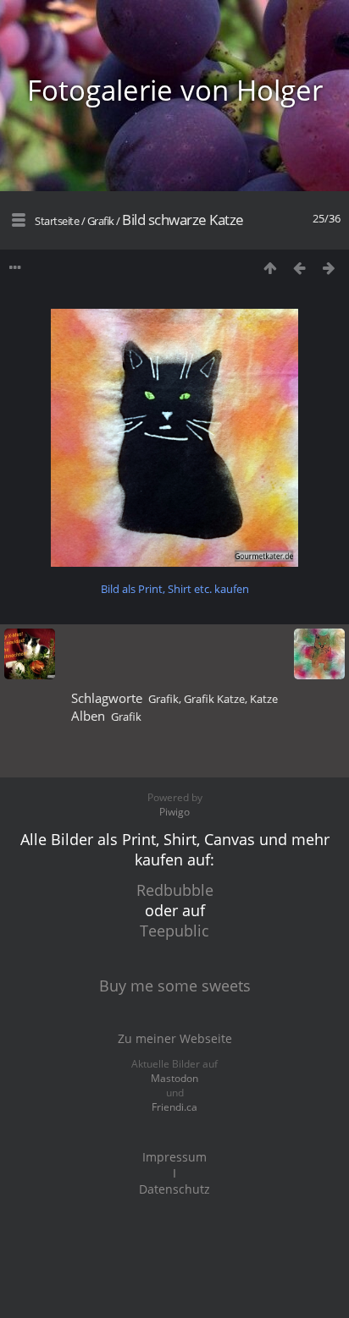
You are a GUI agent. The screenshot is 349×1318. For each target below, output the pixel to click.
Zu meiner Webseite (175, 1038)
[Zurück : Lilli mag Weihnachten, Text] (299, 267)
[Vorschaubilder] (270, 267)
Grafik (100, 220)
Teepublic (174, 930)
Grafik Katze (214, 698)
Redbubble (174, 890)
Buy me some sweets (175, 985)
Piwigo (174, 812)
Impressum (174, 1157)
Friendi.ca (174, 1107)
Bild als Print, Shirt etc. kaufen (175, 588)
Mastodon (174, 1078)
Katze (264, 698)
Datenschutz (174, 1189)
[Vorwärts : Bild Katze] (329, 267)
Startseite (57, 220)
